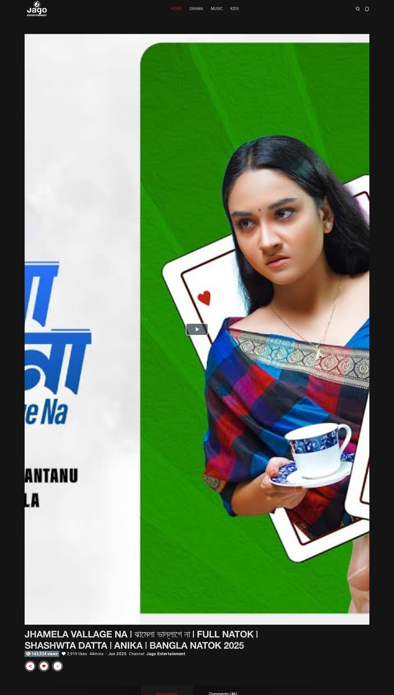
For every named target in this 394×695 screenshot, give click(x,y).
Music (217, 8)
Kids (234, 8)
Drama (196, 8)
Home (176, 8)
